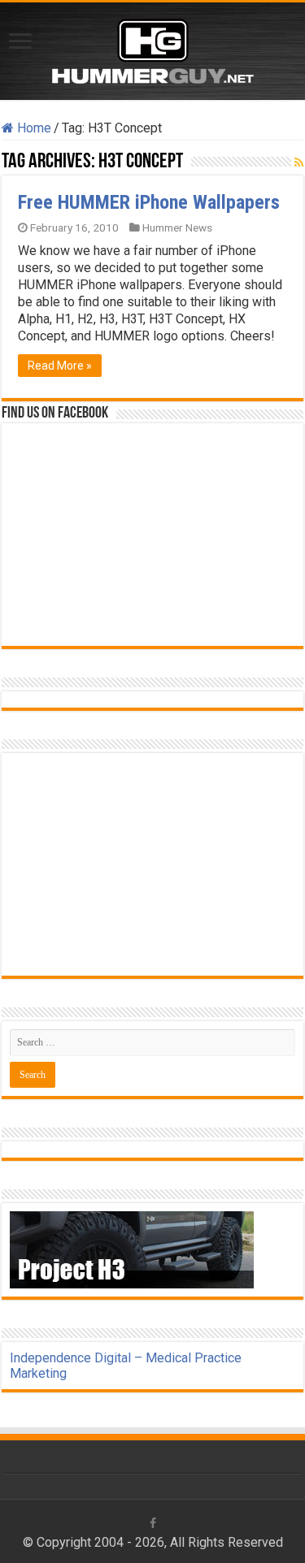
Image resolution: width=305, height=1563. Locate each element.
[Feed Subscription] (298, 162)
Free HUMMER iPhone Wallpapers (149, 202)
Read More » (60, 365)
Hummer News (177, 227)
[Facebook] (153, 1523)
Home (32, 128)
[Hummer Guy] (153, 47)
